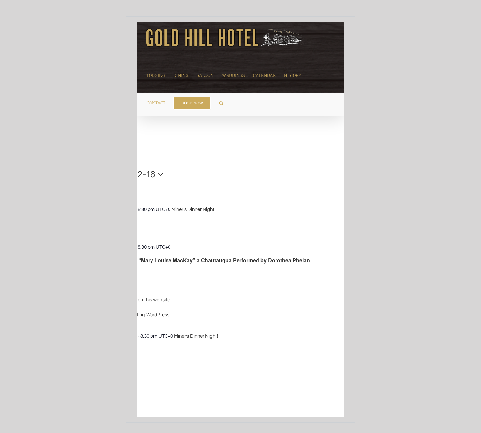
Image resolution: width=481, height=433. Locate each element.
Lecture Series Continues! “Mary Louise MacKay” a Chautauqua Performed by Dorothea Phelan (191, 260)
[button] (221, 102)
